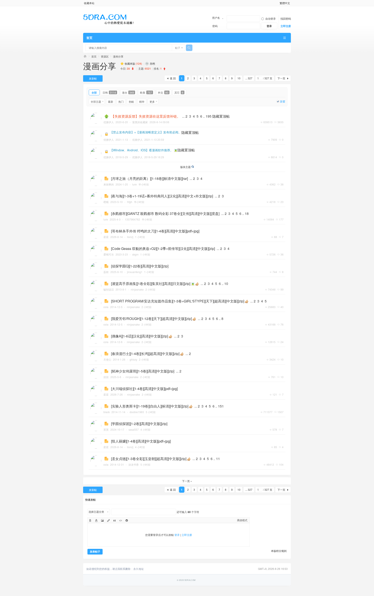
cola (105, 307)
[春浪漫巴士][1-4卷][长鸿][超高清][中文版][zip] (145, 353)
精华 (141, 101)
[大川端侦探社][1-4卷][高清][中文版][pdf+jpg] (144, 388)
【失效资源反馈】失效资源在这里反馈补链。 (145, 116)
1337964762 (132, 219)
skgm (135, 254)
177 (281, 219)
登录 (177, 535)
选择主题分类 (96, 511)
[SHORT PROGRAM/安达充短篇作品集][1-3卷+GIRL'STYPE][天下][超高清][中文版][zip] (177, 301)
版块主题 (185, 167)
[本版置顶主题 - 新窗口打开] (106, 116)
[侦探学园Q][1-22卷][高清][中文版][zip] (139, 266)
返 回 (173, 78)
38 (282, 184)
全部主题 (96, 101)
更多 (152, 101)
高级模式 (242, 520)
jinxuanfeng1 (134, 272)
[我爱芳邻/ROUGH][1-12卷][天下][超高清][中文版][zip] (151, 318)
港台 (128, 92)
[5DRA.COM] (108, 19)
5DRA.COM (85, 56)
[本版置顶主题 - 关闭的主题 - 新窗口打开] (107, 133)
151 (221, 406)
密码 (215, 26)
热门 (121, 101)
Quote (114, 520)
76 (282, 324)
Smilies (126, 520)
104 (281, 464)
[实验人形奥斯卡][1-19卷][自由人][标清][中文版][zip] (149, 406)
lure (134, 184)
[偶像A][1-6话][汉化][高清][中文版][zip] (139, 336)
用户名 (216, 17)
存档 (152, 63)
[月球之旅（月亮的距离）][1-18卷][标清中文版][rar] (149, 178)
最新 (110, 101)
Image (102, 520)
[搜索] (189, 48)
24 (282, 342)
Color (96, 520)
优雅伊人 (108, 122)
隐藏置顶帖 (221, 116)
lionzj (130, 237)
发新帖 (93, 78)
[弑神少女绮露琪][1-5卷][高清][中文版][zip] (142, 371)
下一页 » (187, 481)
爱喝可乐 (108, 254)
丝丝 (106, 377)
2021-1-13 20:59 (154, 139)
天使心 (107, 359)
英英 (106, 429)
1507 (280, 412)
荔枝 (106, 272)
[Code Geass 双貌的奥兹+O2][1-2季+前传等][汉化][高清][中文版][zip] (163, 248)
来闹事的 (108, 184)
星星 (106, 237)
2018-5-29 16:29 (154, 157)
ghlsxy (133, 359)
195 (208, 116)
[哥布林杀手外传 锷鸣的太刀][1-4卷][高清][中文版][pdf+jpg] (155, 230)
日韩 (109, 92)
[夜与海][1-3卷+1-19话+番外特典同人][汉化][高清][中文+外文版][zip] (162, 195)
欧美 (146, 92)
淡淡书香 (133, 464)
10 (238, 78)
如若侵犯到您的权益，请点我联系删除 (108, 568)
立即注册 (285, 26)
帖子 (177, 48)
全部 (94, 92)
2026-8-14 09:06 (159, 122)
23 (282, 202)
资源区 (105, 56)
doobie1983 (137, 412)
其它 (178, 92)
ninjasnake (137, 289)
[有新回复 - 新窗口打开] (106, 178)
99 (282, 289)
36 (282, 254)
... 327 (248, 78)
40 (282, 307)
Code (120, 520)
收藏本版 (133, 63)
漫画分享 (118, 56)
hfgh (129, 202)
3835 (280, 122)
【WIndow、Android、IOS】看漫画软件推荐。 (141, 150)
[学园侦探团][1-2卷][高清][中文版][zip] (139, 423)
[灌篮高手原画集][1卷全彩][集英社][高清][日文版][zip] (150, 283)
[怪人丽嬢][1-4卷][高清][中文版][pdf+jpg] (141, 441)
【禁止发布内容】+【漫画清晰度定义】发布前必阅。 (145, 132)
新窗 (282, 101)
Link (108, 520)
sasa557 (134, 429)
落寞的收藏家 (140, 122)
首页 (89, 37)
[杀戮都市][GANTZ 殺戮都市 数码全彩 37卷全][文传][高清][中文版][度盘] (165, 213)
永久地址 (138, 568)
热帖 (131, 101)
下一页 (281, 78)
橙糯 (106, 202)
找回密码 (285, 18)
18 (247, 213)
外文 (163, 92)
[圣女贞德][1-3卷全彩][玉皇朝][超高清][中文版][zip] (148, 458)
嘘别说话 (108, 289)
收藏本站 (89, 3)
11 (218, 458)
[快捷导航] (284, 38)
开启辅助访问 (278, 3)
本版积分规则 (279, 551)
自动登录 (270, 18)
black (106, 412)
